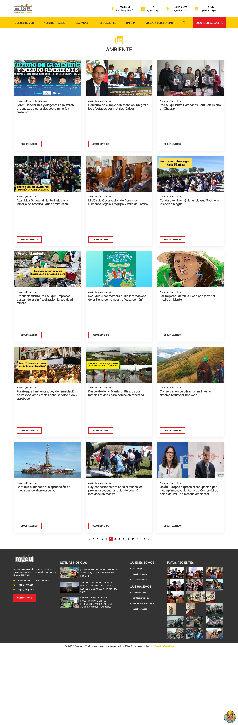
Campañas (81, 23)
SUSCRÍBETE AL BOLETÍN (209, 23)
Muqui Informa (40, 101)
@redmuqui (153, 10)
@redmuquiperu (209, 10)
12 (143, 539)
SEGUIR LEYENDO (29, 144)
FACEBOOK (125, 7)
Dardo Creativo (164, 646)
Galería (130, 23)
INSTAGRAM (180, 7)
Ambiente (21, 101)
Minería (29, 101)
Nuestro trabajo (55, 23)
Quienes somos (24, 23)
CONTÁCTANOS (24, 598)
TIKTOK (209, 7)
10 (133, 539)
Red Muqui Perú (124, 10)
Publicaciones (107, 23)
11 (138, 539)
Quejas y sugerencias (159, 23)
